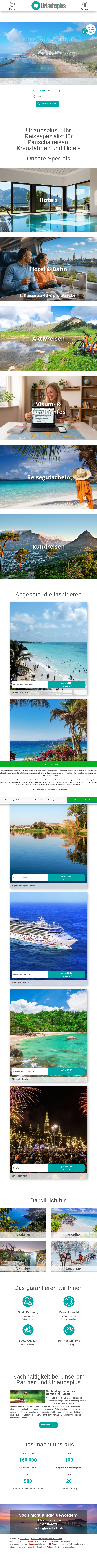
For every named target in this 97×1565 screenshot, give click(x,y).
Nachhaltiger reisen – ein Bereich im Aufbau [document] (62, 1385)
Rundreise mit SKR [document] (20, 870)
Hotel (49, 83)
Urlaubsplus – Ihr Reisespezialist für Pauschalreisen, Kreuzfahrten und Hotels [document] (48, 132)
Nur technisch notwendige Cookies (48, 800)
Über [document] (69, 1446)
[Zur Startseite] (48, 5)
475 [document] (69, 1159)
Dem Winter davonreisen (48, 45)
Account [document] (85, 9)
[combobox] (50, 89)
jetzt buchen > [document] (66, 678)
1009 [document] (69, 675)
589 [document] (69, 965)
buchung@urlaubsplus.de (48, 1520)
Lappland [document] (74, 1261)
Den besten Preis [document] (69, 1333)
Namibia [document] (23, 1261)
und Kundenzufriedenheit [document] (28, 1337)
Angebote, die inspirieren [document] (48, 587)
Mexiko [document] (74, 1227)
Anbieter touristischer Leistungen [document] (28, 1481)
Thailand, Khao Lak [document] (20, 1071)
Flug (58, 83)
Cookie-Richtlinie (48, 794)
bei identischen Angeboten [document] (69, 1337)
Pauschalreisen (39, 83)
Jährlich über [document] (28, 1446)
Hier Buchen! (48, 55)
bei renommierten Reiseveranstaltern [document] (69, 1310)
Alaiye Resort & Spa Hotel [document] (23, 677)
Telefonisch (24, 1531)
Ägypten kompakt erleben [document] (23, 878)
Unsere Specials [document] (48, 151)
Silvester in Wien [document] (19, 1168)
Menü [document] (12, 9)
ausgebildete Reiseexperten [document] (69, 1460)
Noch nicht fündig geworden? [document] (48, 1507)
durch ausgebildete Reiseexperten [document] (28, 1310)
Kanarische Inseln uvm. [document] (22, 967)
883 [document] (69, 1062)
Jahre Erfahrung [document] (69, 1481)
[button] (12, 6)
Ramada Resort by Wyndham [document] (24, 1063)
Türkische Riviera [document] (20, 685)
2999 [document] (69, 868)
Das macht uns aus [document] (48, 1437)
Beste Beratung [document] (28, 1304)
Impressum (28, 1534)
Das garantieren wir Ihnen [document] (48, 1280)
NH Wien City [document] (18, 1160)
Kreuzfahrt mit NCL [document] (20, 975)
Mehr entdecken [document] (48, 1417)
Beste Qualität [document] (28, 1333)
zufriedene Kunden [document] (28, 1460)
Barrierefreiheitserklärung (65, 1539)
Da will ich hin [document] (48, 1193)
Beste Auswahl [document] (69, 1304)
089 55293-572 (48, 1516)
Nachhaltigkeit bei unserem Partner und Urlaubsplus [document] (49, 1372)
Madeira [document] (23, 1227)
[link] (48, 640)
